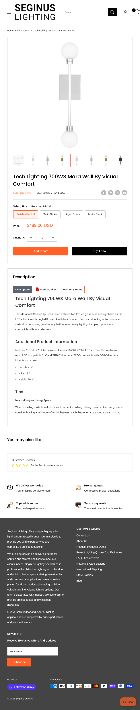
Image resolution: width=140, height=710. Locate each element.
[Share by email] (124, 192)
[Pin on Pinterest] (110, 192)
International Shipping (89, 569)
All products (23, 30)
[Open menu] (9, 12)
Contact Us (83, 535)
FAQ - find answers (87, 558)
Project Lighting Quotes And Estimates (99, 552)
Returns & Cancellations (90, 563)
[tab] (22, 289)
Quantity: (19, 237)
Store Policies (84, 574)
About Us (82, 541)
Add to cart (41, 251)
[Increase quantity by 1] (53, 237)
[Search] (112, 12)
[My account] (125, 12)
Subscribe (19, 662)
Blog (79, 580)
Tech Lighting (22, 192)
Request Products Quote (91, 546)
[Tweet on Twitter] (117, 192)
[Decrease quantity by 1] (31, 237)
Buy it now (99, 251)
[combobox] (85, 12)
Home (10, 30)
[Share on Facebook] (103, 192)
